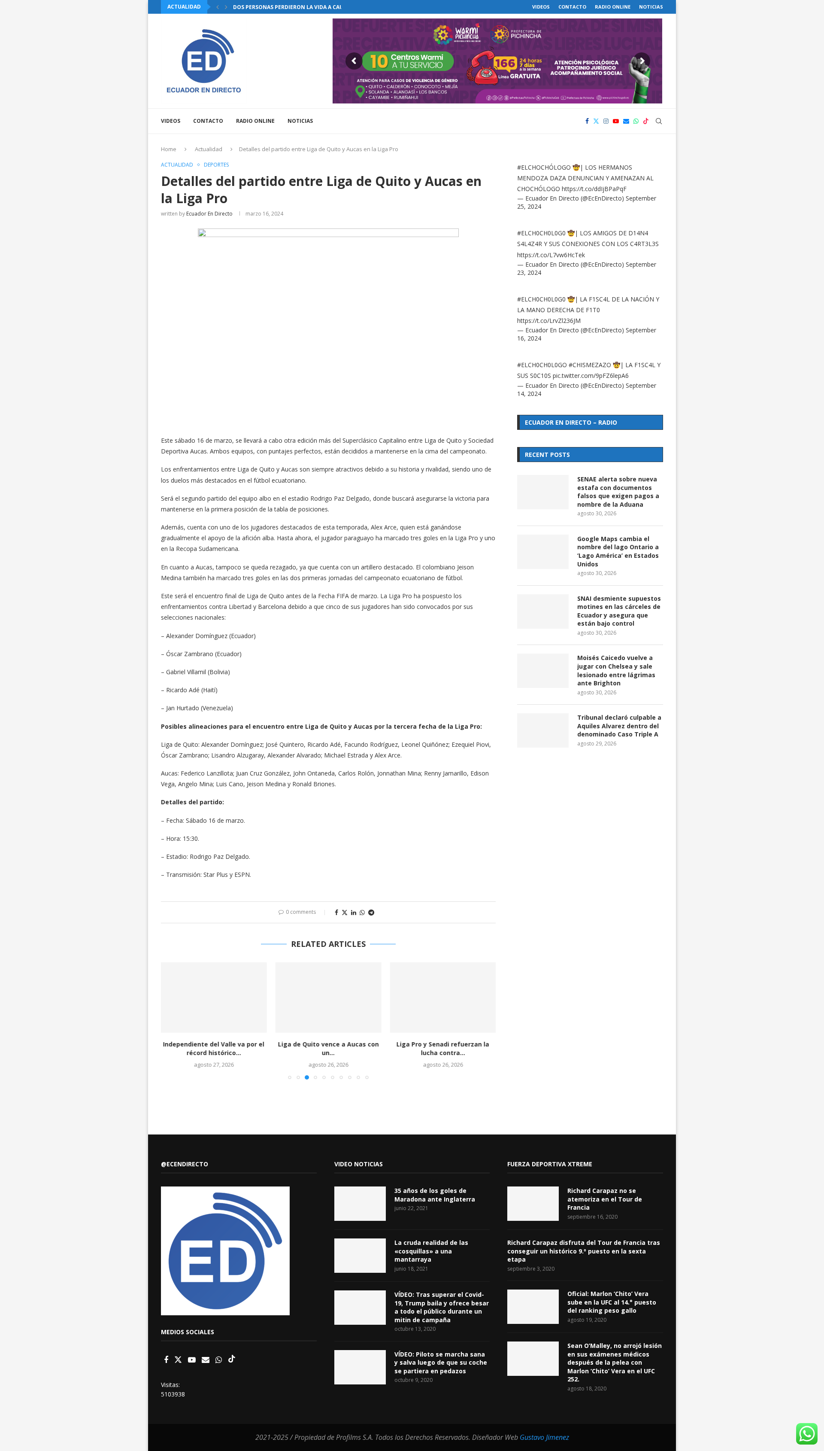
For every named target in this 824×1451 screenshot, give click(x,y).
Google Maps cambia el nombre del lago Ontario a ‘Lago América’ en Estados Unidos (618, 551)
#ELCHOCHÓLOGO (544, 167)
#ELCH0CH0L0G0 (541, 233)
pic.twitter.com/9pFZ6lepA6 (591, 375)
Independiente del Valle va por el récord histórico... (213, 1048)
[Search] (658, 121)
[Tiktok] (646, 121)
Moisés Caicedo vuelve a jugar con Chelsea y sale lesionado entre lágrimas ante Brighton (616, 670)
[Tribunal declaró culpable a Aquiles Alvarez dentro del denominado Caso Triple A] (543, 730)
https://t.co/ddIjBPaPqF (594, 189)
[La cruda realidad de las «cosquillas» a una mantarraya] (360, 1255)
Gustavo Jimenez (544, 1437)
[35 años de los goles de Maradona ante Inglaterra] (360, 1203)
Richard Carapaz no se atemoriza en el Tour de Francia (604, 1198)
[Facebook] (587, 121)
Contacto (572, 6)
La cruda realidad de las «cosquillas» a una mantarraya (431, 1250)
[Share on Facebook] (336, 912)
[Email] (626, 121)
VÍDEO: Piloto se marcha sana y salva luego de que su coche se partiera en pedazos (440, 1362)
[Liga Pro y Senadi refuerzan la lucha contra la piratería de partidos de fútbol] (443, 997)
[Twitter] (596, 121)
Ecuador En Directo (209, 213)
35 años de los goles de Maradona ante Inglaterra (434, 1194)
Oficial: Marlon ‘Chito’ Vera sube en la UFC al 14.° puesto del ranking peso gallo (611, 1302)
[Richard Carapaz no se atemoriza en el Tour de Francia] (533, 1203)
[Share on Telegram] (371, 912)
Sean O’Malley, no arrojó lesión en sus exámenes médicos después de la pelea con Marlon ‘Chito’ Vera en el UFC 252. (614, 1362)
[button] (217, 7)
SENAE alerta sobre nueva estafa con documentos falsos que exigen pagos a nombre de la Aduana (618, 491)
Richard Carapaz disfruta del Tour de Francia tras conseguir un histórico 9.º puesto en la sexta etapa (583, 1250)
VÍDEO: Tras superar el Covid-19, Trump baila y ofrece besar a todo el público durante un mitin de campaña (441, 1307)
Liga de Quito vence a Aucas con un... (328, 1048)
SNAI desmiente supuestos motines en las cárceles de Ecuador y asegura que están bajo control (619, 611)
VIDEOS (541, 6)
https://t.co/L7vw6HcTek (551, 255)
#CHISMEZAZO (590, 365)
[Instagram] (606, 121)
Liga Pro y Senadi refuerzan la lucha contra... (443, 1048)
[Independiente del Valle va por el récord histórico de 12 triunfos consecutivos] (214, 997)
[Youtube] (616, 121)
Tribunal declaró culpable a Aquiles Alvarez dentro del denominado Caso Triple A (619, 725)
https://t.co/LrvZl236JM (549, 320)
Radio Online (612, 6)
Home (168, 149)
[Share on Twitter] (345, 912)
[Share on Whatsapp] (362, 912)
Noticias (651, 6)
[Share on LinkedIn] (353, 912)
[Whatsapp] (636, 121)
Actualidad (208, 149)
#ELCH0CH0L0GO (542, 365)
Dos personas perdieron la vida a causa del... (299, 7)
